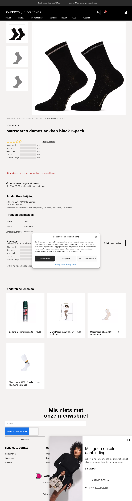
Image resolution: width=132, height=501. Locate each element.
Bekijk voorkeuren (87, 258)
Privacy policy (60, 264)
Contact (8, 462)
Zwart (25, 221)
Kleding (86, 18)
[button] (96, 236)
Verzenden (9, 458)
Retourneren (10, 454)
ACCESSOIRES (37, 18)
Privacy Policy (101, 487)
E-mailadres (90, 469)
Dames (8, 18)
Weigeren (66, 258)
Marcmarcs (28, 226)
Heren (21, 18)
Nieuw (64, 18)
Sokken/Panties (28, 119)
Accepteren (44, 258)
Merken (53, 18)
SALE (74, 18)
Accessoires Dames (13, 119)
